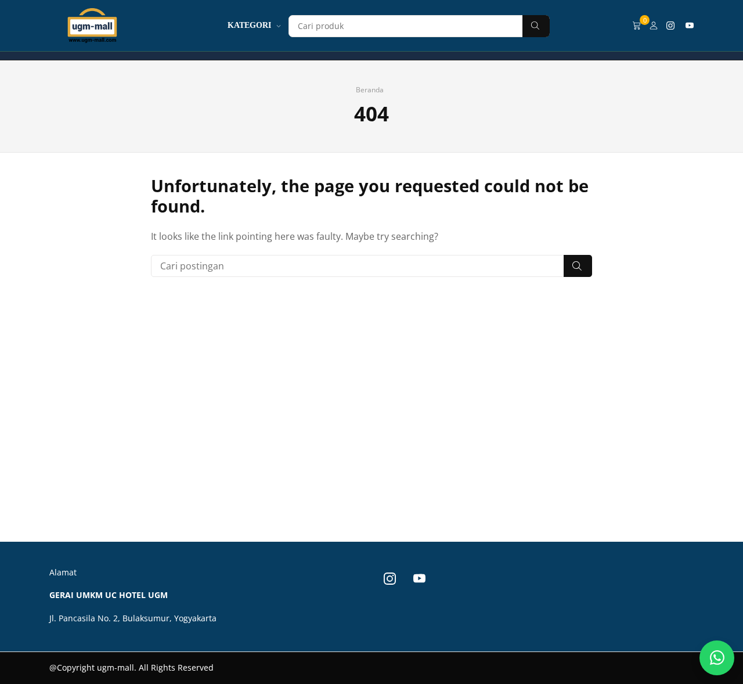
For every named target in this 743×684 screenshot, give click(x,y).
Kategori (249, 25)
